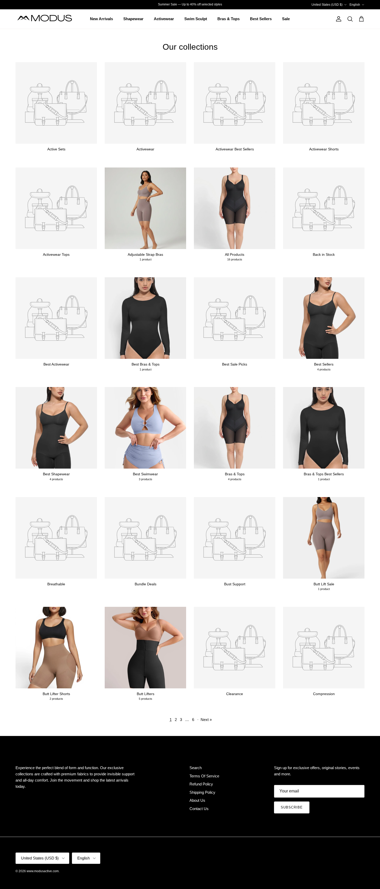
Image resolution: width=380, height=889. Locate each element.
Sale (286, 19)
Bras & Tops (228, 19)
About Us (197, 800)
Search (195, 768)
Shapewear (133, 19)
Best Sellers (261, 19)
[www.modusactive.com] (48, 19)
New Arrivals (101, 19)
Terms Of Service (204, 776)
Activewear (164, 19)
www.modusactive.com (43, 871)
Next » (206, 719)
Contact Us (199, 808)
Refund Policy (201, 784)
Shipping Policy (202, 792)
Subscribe (292, 807)
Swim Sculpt (195, 19)
